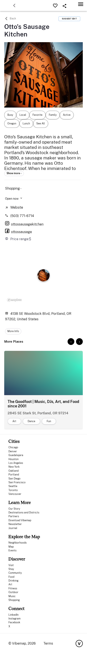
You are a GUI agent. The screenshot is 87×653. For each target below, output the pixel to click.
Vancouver (14, 494)
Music (12, 596)
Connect (16, 608)
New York (14, 466)
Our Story (14, 508)
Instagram (14, 618)
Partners (13, 516)
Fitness (12, 588)
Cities (14, 441)
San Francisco (17, 482)
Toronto (13, 490)
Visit (11, 565)
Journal (12, 528)
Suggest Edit (69, 19)
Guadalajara (15, 455)
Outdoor (13, 592)
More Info (13, 331)
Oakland (13, 470)
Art (10, 584)
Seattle (12, 486)
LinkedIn (13, 614)
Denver (12, 451)
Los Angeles (15, 463)
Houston (13, 459)
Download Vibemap (19, 520)
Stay (11, 569)
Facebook (14, 622)
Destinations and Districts (23, 512)
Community (15, 572)
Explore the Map (24, 536)
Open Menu (80, 4)
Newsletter (15, 524)
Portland (13, 474)
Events (12, 550)
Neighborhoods (17, 542)
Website (16, 207)
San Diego (14, 478)
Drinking (13, 580)
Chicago (13, 447)
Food (11, 576)
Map (11, 546)
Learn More (19, 502)
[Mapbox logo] (14, 300)
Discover (16, 558)
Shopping (14, 600)
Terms (48, 643)
